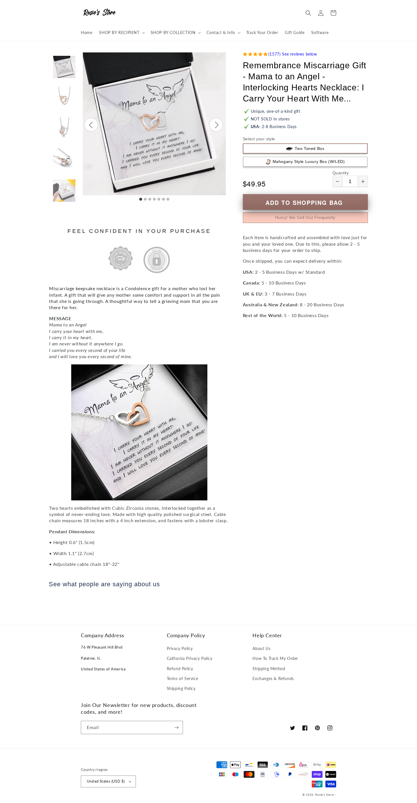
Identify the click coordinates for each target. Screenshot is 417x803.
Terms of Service (182, 678)
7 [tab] (168, 199)
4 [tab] (154, 199)
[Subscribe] (176, 727)
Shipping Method (268, 668)
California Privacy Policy (189, 658)
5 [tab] (159, 199)
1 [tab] (140, 199)
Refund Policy (180, 668)
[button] (121, 33)
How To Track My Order (275, 658)
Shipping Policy (181, 688)
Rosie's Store (325, 794)
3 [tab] (150, 199)
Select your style (259, 139)
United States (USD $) (106, 781)
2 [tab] (145, 199)
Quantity (340, 173)
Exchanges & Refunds (273, 678)
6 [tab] (163, 199)
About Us (261, 648)
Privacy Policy (180, 648)
